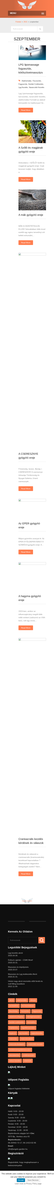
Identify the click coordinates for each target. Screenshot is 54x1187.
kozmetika (31, 1022)
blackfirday (13, 1011)
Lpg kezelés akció (15, 953)
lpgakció (12, 1033)
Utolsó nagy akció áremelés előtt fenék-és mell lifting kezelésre (25, 982)
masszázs (13, 1039)
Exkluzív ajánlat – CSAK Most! (20, 960)
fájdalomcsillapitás (16, 1017)
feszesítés (37, 81)
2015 (25, 22)
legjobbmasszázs (28, 1028)
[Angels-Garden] (27, 5)
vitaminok (27, 1061)
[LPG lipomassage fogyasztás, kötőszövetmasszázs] (32, 59)
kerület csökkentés (35, 84)
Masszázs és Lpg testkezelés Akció (22, 974)
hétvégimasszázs (33, 1017)
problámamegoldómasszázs (20, 1050)
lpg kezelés (23, 87)
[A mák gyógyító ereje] (32, 210)
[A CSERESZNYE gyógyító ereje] (32, 255)
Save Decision (33, 1180)
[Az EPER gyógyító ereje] (32, 501)
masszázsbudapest (16, 1044)
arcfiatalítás (13, 1006)
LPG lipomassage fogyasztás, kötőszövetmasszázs (30, 68)
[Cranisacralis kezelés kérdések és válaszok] (32, 640)
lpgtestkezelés (36, 1033)
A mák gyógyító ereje (30, 214)
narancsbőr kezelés (36, 87)
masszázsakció (27, 1039)
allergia (33, 1000)
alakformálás (27, 81)
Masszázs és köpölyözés (18, 967)
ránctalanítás (14, 1055)
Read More (25, 110)
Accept (21, 1180)
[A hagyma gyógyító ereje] (32, 564)
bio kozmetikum (28, 1006)
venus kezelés (14, 1061)
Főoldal (18, 22)
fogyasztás (22, 84)
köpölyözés (13, 1028)
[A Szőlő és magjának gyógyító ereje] (32, 142)
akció (11, 1000)
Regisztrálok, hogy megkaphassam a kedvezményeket (23, 1163)
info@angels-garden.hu (18, 1149)
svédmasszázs (28, 1055)
